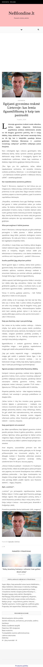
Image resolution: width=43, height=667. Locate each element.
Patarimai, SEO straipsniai (11, 628)
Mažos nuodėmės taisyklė (11, 626)
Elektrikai (5, 638)
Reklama (13, 2)
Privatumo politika (21, 666)
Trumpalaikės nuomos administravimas (15, 633)
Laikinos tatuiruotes (9, 635)
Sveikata (21, 100)
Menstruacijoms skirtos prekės (12, 618)
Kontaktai (5, 2)
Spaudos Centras (14, 542)
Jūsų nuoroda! (9, 640)
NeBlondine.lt (21, 13)
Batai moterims (7, 630)
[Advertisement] (21, 50)
